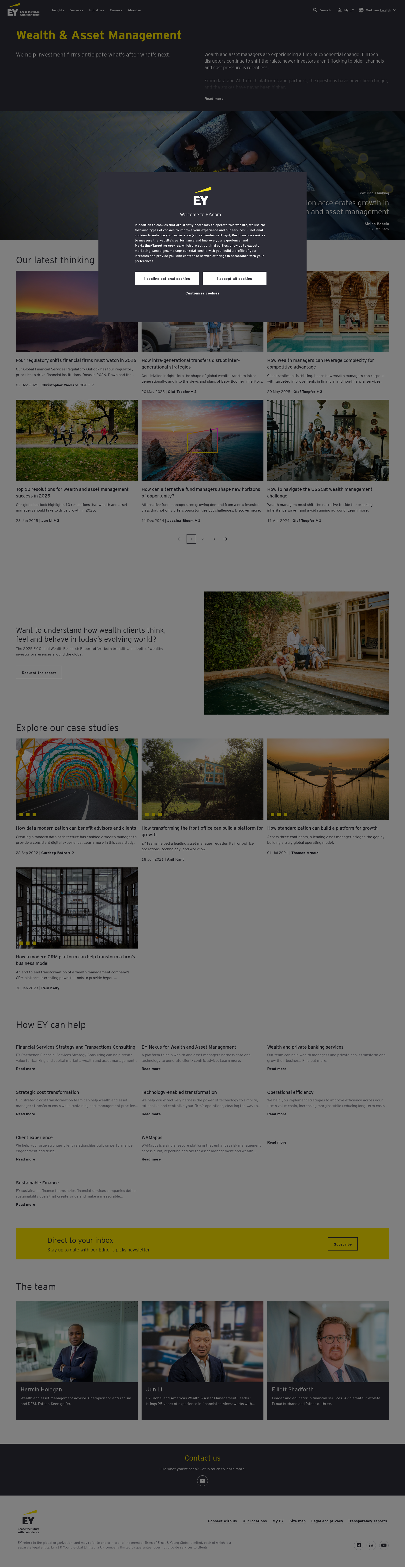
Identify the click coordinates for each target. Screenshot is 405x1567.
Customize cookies (202, 292)
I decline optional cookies (167, 278)
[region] (202, 247)
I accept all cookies (234, 278)
